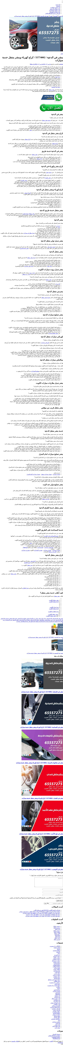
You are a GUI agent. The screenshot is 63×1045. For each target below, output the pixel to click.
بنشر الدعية (58, 618)
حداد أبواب (57, 972)
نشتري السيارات (38, 550)
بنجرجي (58, 226)
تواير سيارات (57, 971)
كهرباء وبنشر (27, 193)
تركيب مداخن (56, 962)
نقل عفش (57, 1024)
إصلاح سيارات (56, 950)
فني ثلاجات (57, 997)
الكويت (51, 1041)
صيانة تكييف (57, 990)
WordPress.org (56, 1038)
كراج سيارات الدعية (46, 621)
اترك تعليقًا (32, 64)
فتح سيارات (40, 547)
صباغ (58, 988)
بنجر (59, 227)
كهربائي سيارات (45, 342)
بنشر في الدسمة (56, 87)
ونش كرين (57, 1027)
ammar (61, 64)
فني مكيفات (57, 1004)
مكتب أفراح (57, 1017)
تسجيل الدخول (56, 1034)
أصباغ (58, 949)
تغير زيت (57, 283)
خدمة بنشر (48, 172)
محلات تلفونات (56, 1011)
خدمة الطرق (27, 562)
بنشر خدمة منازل (7, 618)
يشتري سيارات (47, 550)
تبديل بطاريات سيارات (29, 233)
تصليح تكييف (57, 963)
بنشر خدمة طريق (24, 248)
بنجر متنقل (29, 565)
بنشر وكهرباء (47, 177)
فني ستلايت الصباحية (54, 10)
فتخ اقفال (57, 994)
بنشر (62, 53)
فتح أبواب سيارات (48, 547)
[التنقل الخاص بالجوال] (62, 2)
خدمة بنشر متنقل (46, 120)
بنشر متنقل (51, 89)
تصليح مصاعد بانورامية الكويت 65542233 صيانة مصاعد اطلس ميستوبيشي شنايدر (39, 911)
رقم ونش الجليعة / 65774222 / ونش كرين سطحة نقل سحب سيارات (43, 914)
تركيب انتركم (56, 956)
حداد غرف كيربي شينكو (54, 979)
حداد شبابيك (57, 978)
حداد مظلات (57, 981)
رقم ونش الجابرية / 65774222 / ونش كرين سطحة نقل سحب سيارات (43, 916)
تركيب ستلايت (56, 959)
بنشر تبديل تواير (51, 247)
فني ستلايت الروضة (55, 9)
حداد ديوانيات (56, 976)
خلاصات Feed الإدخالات (54, 1035)
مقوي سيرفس (56, 1014)
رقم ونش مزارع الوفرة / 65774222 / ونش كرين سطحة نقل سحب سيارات (41, 913)
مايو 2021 (57, 936)
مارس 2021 (57, 939)
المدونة (58, 6)
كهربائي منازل (56, 1010)
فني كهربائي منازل (55, 1003)
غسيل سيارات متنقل (46, 474)
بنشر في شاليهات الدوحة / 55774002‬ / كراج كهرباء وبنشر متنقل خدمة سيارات (39, 763)
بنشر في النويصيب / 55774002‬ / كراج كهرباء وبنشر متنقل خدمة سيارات (41, 869)
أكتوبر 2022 (57, 933)
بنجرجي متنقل (45, 499)
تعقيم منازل (57, 968)
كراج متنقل (27, 139)
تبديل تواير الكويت (54, 607)
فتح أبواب (57, 992)
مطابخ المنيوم (56, 1013)
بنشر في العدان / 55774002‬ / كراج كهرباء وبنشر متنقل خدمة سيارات (42, 798)
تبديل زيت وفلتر (26, 274)
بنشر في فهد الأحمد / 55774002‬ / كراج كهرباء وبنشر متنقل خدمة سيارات (41, 834)
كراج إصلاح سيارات (55, 1007)
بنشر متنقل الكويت (54, 600)
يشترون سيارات (26, 550)
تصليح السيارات (35, 371)
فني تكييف (57, 995)
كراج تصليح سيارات (55, 621)
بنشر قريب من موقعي (52, 620)
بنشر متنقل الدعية (37, 620)
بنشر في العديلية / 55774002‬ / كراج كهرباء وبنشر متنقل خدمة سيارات (42, 692)
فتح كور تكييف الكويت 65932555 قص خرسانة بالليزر (46, 910)
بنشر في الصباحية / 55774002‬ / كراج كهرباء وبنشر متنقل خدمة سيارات (41, 727)
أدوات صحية (57, 947)
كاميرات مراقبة (52, 551)
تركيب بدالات (56, 957)
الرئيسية (58, 4)
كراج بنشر (33, 561)
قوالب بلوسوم (15, 1041)
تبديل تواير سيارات (28, 266)
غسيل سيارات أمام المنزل (33, 474)
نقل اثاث (58, 1023)
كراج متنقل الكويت (54, 601)
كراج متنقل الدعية (36, 621)
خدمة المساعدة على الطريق (51, 536)
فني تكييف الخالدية (55, 7)
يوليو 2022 (57, 935)
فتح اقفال (25, 547)
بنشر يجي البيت (11, 620)
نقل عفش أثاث (56, 1026)
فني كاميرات (56, 1001)
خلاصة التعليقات (56, 1037)
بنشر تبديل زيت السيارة (35, 618)
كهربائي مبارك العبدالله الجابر (52, 13)
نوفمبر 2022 (57, 932)
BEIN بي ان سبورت (55, 946)
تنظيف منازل (56, 969)
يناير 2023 (57, 929)
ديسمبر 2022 (56, 930)
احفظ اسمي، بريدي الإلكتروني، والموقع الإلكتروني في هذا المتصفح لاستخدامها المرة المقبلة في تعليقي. (35, 898)
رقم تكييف (57, 984)
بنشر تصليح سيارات (53, 333)
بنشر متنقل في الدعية (27, 620)
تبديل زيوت (32, 273)
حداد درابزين (57, 973)
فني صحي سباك (56, 998)
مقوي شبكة (57, 1016)
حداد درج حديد (56, 975)
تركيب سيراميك (56, 960)
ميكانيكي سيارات (20, 621)
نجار (59, 1020)
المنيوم (58, 952)
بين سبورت (57, 955)
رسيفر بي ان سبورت (54, 982)
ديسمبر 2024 (56, 926)
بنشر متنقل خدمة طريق (28, 213)
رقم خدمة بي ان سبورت (54, 985)
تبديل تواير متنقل (31, 257)
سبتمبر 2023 (57, 928)
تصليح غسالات (56, 966)
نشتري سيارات (56, 550)
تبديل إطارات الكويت (53, 611)
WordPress (60, 1042)
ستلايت (58, 987)
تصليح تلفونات (56, 965)
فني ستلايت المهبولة (55, 12)
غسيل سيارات (56, 474)
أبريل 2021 (57, 938)
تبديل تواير (57, 76)
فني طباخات (57, 1000)
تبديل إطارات (25, 588)
